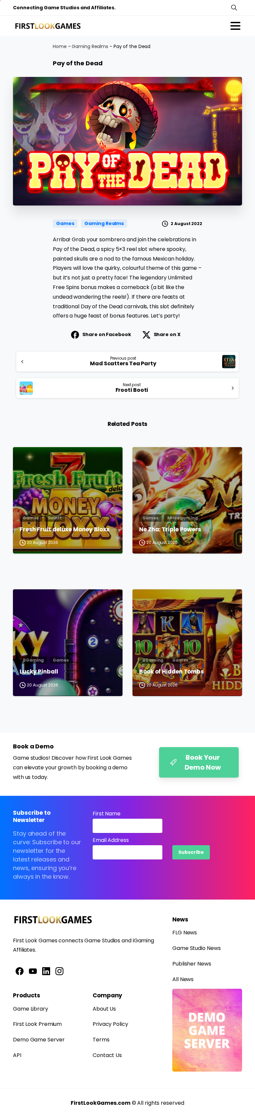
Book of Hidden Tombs (171, 672)
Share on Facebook (106, 334)
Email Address (111, 840)
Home (60, 46)
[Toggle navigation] (235, 25)
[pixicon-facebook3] (19, 971)
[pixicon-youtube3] (33, 971)
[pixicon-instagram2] (59, 971)
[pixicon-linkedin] (46, 971)
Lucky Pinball (39, 672)
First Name (107, 813)
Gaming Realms (90, 46)
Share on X (167, 334)
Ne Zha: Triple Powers (170, 529)
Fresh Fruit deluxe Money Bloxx (65, 529)
